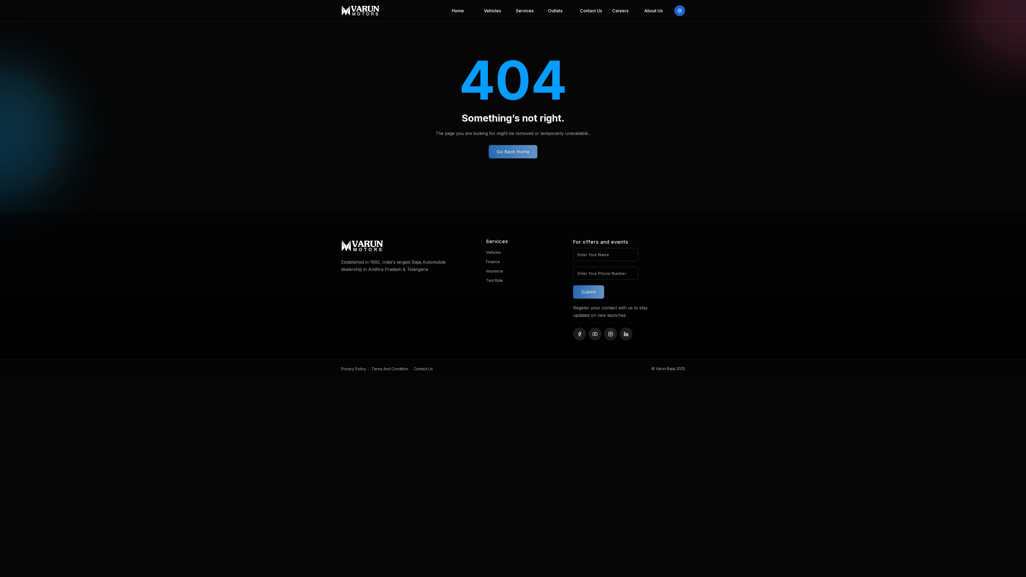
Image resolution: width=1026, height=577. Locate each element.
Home (458, 10)
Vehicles (493, 252)
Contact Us (591, 10)
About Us (653, 10)
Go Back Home (513, 151)
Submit (588, 292)
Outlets (555, 10)
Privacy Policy (353, 369)
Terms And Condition (389, 369)
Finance (493, 261)
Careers (620, 10)
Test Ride (494, 280)
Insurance (494, 271)
